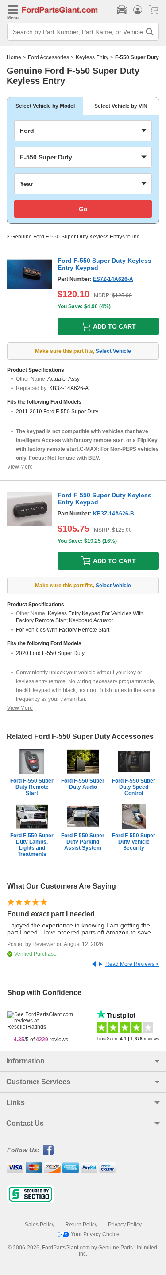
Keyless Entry (92, 57)
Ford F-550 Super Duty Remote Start (32, 787)
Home (14, 57)
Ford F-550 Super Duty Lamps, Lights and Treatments (32, 844)
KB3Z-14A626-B (113, 514)
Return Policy (81, 1225)
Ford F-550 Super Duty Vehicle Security (133, 841)
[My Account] (137, 9)
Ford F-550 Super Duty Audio (82, 784)
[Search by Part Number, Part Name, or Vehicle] (149, 31)
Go (83, 208)
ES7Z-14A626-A (113, 279)
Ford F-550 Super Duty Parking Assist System (82, 841)
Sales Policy (39, 1225)
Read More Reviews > (132, 964)
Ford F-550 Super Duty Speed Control (133, 787)
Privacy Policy (125, 1225)
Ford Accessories (48, 57)
